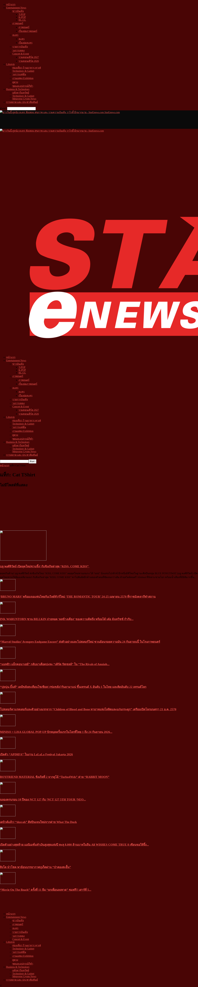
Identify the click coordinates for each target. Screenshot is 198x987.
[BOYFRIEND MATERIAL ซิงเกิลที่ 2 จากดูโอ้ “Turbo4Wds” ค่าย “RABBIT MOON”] (7, 770)
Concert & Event (20, 53)
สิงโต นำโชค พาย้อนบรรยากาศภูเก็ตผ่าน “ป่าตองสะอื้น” (35, 867)
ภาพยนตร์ (17, 23)
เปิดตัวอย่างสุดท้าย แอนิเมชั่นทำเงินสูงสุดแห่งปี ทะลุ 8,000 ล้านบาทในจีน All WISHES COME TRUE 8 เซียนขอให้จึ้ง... (74, 844)
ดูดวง (15, 82)
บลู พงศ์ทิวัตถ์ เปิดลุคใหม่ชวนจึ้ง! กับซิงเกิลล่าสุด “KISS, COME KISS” (44, 566)
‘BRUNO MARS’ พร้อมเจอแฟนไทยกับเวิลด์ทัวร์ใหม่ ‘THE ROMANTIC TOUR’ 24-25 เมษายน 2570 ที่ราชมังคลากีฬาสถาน (78, 596)
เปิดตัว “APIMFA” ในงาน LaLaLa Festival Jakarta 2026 (36, 754)
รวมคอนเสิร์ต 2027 (29, 57)
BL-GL (22, 20)
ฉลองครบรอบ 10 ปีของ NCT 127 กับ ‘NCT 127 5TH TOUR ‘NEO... (43, 799)
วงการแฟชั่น (19, 74)
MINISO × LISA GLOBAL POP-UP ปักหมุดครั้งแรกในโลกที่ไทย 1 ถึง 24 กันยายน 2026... (56, 732)
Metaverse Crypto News (24, 98)
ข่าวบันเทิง (18, 11)
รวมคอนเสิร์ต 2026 (29, 61)
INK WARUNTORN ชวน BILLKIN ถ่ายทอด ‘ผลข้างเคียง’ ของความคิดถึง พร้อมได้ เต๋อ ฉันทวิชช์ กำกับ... (66, 619)
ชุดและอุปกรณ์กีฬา (22, 86)
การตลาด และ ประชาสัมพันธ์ (22, 102)
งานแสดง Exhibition (22, 78)
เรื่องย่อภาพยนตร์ (28, 31)
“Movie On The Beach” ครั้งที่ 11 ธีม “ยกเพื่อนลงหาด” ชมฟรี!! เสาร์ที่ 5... (45, 889)
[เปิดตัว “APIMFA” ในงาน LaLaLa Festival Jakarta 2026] (7, 747)
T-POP (22, 14)
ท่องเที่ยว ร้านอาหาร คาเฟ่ (26, 67)
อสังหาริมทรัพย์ (20, 92)
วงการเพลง (18, 50)
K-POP (22, 17)
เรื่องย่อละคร (25, 42)
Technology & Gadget (23, 71)
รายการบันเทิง (20, 46)
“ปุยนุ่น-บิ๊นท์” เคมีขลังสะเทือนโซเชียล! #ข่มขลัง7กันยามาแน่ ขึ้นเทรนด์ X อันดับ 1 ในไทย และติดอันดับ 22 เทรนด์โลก (73, 686)
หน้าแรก (10, 4)
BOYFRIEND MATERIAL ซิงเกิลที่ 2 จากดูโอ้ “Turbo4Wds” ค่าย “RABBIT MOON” (54, 777)
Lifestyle (10, 64)
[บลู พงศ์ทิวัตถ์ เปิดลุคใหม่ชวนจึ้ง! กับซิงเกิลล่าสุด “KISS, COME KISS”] (23, 559)
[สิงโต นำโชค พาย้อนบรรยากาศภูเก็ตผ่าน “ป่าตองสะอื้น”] (7, 860)
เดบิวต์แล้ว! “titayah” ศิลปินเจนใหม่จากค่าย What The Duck (38, 822)
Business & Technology (18, 89)
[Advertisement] (56, 121)
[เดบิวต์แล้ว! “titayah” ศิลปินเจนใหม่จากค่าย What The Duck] (7, 815)
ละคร (15, 35)
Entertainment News (16, 7)
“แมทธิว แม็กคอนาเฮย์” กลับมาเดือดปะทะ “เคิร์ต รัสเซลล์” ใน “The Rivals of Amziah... (55, 664)
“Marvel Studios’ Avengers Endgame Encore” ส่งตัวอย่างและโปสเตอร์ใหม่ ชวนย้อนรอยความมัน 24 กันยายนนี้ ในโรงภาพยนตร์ (80, 641)
